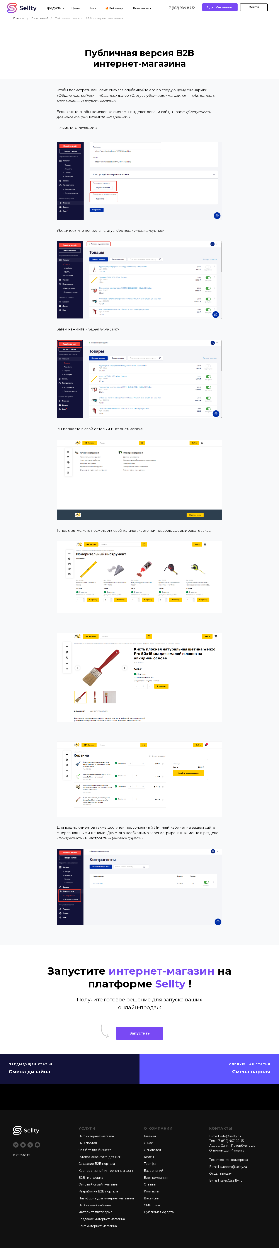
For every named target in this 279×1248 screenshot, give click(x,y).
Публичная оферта (159, 1212)
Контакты (151, 1191)
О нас (148, 1143)
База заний (40, 18)
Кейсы (149, 1157)
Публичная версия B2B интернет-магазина (89, 18)
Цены (75, 8)
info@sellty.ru (230, 1136)
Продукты (53, 8)
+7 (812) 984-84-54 (181, 8)
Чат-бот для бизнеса (94, 1150)
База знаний (153, 1171)
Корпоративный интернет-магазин (105, 1171)
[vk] (16, 1145)
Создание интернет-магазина (101, 1219)
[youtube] (23, 1145)
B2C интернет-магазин (96, 1136)
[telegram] (30, 1145)
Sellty (26, 1155)
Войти (254, 7)
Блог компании (156, 1178)
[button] (139, 1033)
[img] (22, 8)
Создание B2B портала (96, 1164)
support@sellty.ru (233, 1167)
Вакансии (151, 1198)
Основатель (153, 1150)
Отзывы (150, 1184)
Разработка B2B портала (98, 1191)
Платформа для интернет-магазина (106, 1198)
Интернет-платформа (95, 1212)
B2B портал (87, 1143)
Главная (19, 18)
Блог (93, 8)
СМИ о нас (152, 1205)
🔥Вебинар (114, 8)
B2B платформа (90, 1178)
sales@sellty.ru (231, 1180)
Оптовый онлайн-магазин (98, 1184)
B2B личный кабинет (94, 1205)
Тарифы (150, 1164)
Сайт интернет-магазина (97, 1226)
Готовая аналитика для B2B (99, 1157)
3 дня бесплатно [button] (220, 7)
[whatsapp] (37, 1145)
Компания (141, 8)
